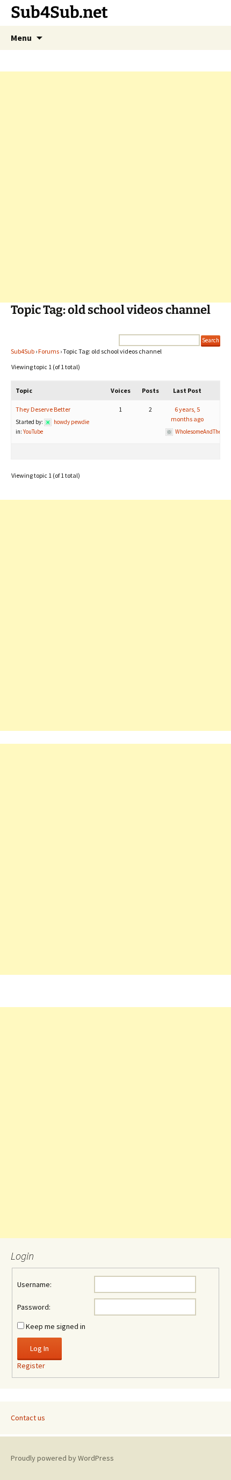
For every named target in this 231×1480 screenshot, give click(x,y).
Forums (48, 351)
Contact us (28, 1417)
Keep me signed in (55, 1326)
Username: (34, 1284)
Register (31, 1365)
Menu (21, 37)
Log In (39, 1348)
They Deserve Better (43, 409)
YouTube (33, 431)
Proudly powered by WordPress (62, 1458)
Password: (33, 1307)
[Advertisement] (115, 187)
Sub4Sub (22, 351)
